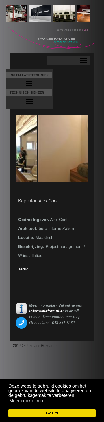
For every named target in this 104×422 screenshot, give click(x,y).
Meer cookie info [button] (26, 400)
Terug (23, 269)
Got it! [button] (52, 413)
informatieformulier (46, 311)
